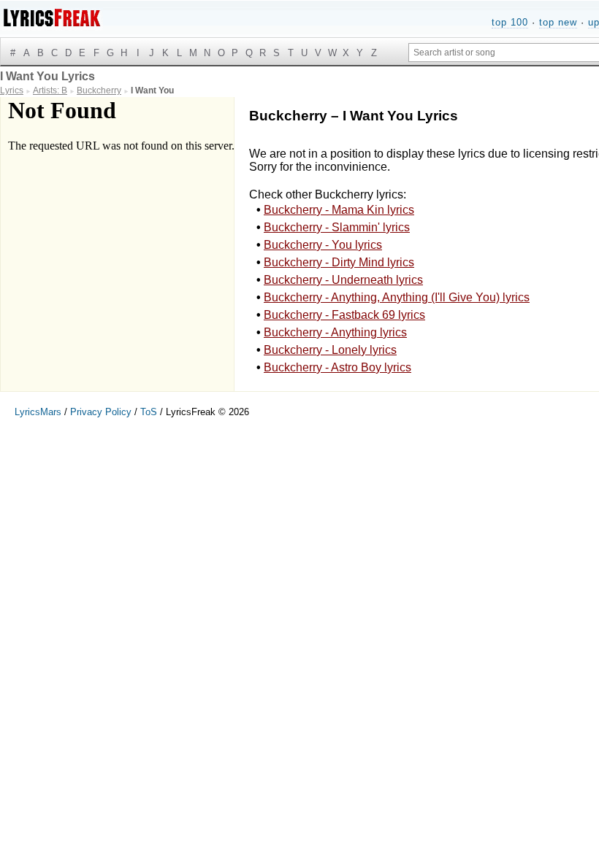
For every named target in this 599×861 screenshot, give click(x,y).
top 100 (510, 22)
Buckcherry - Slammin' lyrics (337, 227)
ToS (148, 411)
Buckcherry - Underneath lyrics (343, 280)
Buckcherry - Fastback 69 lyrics (344, 315)
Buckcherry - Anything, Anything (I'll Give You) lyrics (397, 297)
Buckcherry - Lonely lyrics (330, 350)
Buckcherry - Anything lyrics (335, 332)
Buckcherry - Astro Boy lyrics (337, 367)
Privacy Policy (100, 411)
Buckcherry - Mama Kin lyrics (339, 210)
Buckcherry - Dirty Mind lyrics (339, 262)
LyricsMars (38, 411)
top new (558, 22)
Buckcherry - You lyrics (323, 245)
